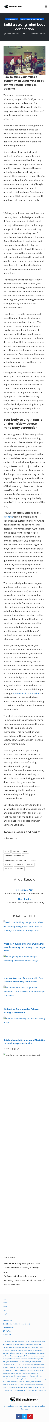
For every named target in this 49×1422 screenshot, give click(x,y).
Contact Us (7, 1320)
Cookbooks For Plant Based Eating (16, 1324)
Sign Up (6, 1299)
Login (5, 1313)
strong (30, 865)
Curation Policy (8, 1327)
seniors (8, 865)
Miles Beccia (11, 19)
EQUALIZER (7, 1335)
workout (19, 869)
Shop (5, 1303)
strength (8, 516)
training (8, 869)
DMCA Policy (7, 1331)
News (5, 1306)
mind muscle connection (32, 19)
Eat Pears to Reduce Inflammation (20, 1276)
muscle (33, 860)
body (7, 851)
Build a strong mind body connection (24, 26)
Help (5, 1310)
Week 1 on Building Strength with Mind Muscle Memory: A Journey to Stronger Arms (24, 947)
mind (25, 851)
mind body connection (14, 856)
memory (16, 851)
